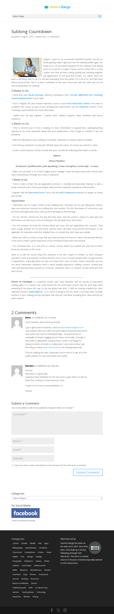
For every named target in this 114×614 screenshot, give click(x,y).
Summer (16, 592)
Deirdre (29, 365)
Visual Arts (17, 596)
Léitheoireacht (39, 565)
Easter (49, 552)
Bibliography (18, 548)
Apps (46, 543)
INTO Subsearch (68, 192)
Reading (25, 579)
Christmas (43, 548)
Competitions (29, 552)
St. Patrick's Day (41, 588)
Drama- (41, 552)
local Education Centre (78, 103)
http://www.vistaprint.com (71, 327)
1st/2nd (15, 543)
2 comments (54, 36)
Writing (35, 596)
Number (47, 570)
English (15, 556)
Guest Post (41, 36)
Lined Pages (26, 565)
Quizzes (16, 579)
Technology (41, 592)
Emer (28, 317)
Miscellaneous (36, 570)
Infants (46, 561)
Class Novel (17, 552)
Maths (15, 570)
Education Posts (37, 192)
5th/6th (32, 543)
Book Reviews (30, 548)
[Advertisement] (57, 51)
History (38, 561)
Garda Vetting (35, 95)
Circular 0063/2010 (79, 95)
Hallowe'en (28, 561)
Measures (24, 570)
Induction (84, 106)
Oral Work (17, 574)
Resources (35, 579)
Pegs (25, 574)
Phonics (33, 574)
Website (26, 596)
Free (22, 556)
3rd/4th (24, 543)
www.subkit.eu (36, 291)
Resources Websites (20, 583)
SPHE (31, 588)
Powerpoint (43, 574)
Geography (17, 561)
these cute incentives (52, 347)
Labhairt (16, 565)
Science (34, 583)
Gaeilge (30, 556)
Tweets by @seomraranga (23, 520)
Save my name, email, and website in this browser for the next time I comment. (50, 465)
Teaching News (28, 592)
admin (17, 36)
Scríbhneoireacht (19, 588)
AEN (39, 543)
